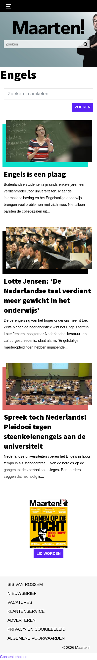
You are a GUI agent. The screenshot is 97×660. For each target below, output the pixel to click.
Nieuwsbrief (21, 593)
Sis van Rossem (25, 584)
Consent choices (13, 657)
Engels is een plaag (35, 174)
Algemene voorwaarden (36, 638)
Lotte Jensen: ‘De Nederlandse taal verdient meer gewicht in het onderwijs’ (47, 295)
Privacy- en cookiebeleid (36, 629)
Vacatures (19, 602)
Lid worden (49, 553)
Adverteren (21, 620)
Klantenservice (26, 611)
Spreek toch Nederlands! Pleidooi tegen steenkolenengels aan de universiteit (45, 431)
